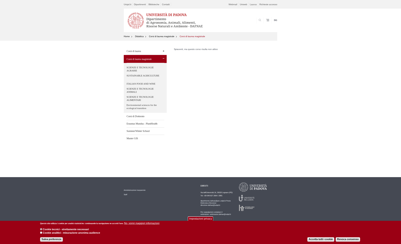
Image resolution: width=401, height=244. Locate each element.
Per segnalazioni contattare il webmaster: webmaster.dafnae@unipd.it (215, 213)
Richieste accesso (268, 4)
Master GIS (132, 138)
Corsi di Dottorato (135, 116)
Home (127, 36)
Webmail (233, 4)
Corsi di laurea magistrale (161, 36)
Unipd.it (127, 4)
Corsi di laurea (134, 51)
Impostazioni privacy (200, 218)
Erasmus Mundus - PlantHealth (142, 123)
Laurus (253, 4)
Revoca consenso (348, 239)
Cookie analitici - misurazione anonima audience (71, 232)
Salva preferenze (51, 239)
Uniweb (243, 4)
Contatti (166, 4)
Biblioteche (153, 4)
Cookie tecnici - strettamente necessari (66, 229)
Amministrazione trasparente (135, 190)
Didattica (139, 36)
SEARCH (272, 24)
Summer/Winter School (138, 131)
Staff (125, 194)
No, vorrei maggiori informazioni (141, 223)
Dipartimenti (140, 4)
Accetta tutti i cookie (321, 239)
